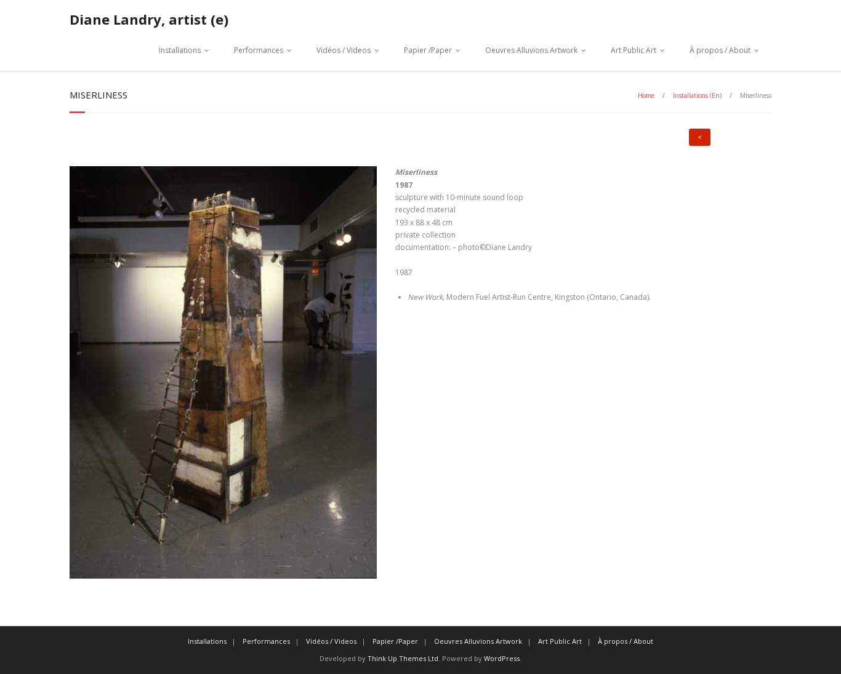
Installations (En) (697, 95)
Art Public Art (633, 50)
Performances (258, 50)
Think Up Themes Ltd (403, 658)
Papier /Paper (428, 50)
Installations (180, 50)
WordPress (502, 658)
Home (646, 95)
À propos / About (720, 50)
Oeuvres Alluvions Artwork (531, 50)
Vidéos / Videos (343, 50)
